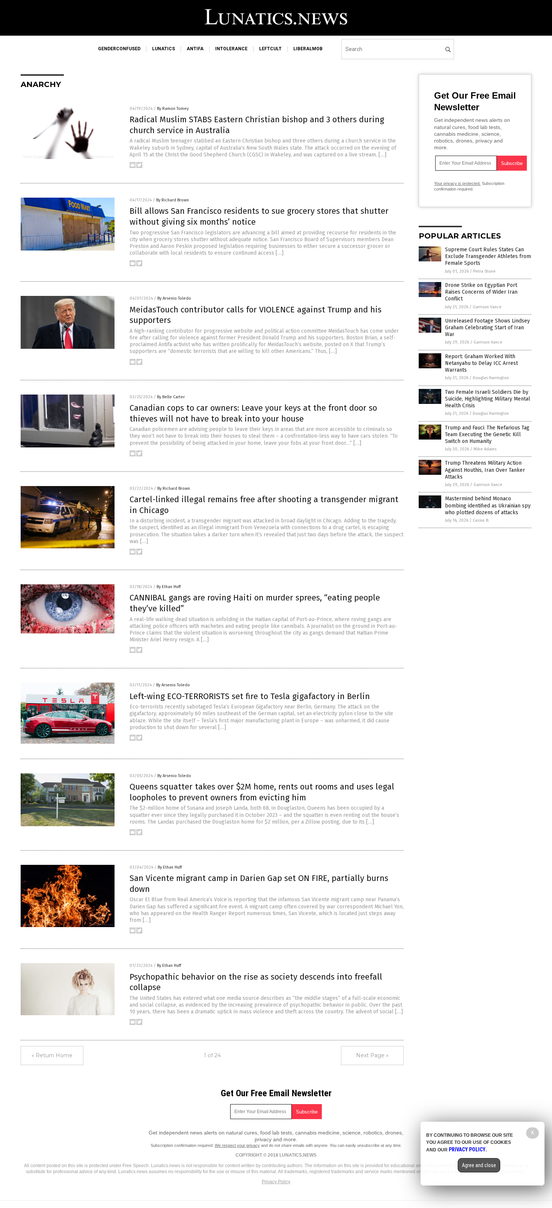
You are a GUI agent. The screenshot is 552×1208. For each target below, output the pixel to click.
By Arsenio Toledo (174, 298)
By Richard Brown (172, 200)
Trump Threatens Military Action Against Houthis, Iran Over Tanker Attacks (485, 470)
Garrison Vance (487, 307)
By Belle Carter (171, 397)
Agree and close (479, 1165)
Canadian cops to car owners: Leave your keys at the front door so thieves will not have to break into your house (253, 413)
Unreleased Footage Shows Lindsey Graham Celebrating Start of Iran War (487, 328)
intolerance (231, 48)
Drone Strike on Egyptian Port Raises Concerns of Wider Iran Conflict (481, 292)
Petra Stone (484, 271)
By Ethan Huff (169, 586)
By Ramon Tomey (173, 108)
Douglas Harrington (491, 377)
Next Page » (372, 1055)
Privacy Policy (276, 1181)
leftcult (270, 48)
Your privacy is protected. (457, 183)
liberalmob (308, 48)
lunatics (163, 48)
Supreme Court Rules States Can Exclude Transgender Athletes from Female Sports (488, 256)
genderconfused (119, 48)
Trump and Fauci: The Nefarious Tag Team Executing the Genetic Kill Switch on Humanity (487, 434)
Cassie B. (481, 520)
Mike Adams (485, 449)
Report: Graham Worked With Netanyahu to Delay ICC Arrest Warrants (481, 363)
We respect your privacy (237, 1145)
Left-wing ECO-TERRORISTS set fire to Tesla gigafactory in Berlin (250, 696)
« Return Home (52, 1055)
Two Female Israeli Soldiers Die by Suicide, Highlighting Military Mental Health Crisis (487, 399)
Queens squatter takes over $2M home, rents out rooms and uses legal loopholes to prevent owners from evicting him (262, 792)
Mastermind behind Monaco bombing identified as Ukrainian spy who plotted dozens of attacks (488, 505)
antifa (195, 48)
